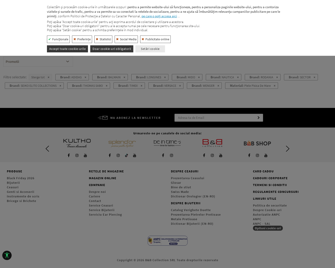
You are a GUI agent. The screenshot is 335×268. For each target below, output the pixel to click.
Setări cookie (150, 49)
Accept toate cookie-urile (67, 49)
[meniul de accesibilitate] (7, 255)
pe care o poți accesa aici (159, 16)
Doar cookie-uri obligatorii (112, 49)
